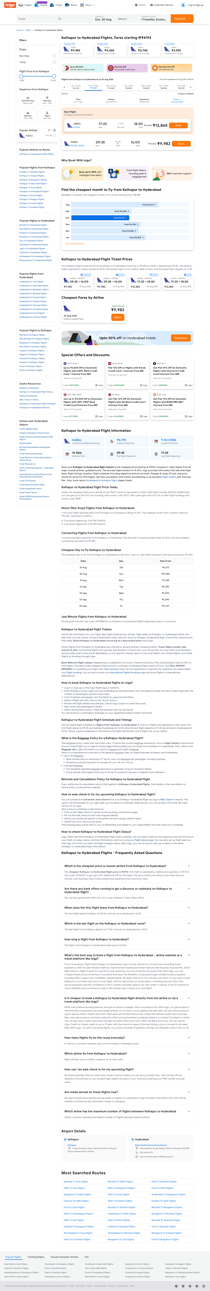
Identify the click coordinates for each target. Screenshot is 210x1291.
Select (117, 317)
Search (180, 18)
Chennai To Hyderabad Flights (33, 252)
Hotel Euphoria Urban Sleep (32, 484)
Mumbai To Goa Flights (76, 1181)
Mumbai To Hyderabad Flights (33, 225)
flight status (141, 840)
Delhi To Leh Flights (74, 1220)
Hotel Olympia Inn (27, 464)
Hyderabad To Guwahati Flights (33, 309)
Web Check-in (167, 799)
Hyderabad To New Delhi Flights (33, 285)
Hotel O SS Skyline (27, 481)
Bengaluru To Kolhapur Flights (33, 343)
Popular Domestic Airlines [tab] (64, 1257)
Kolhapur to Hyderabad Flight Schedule (37, 404)
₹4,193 (121, 439)
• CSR (131, 1286)
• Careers (89, 1286)
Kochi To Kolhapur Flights (31, 370)
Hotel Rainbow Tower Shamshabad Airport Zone (35, 458)
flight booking (74, 672)
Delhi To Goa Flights (74, 1188)
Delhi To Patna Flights (119, 1220)
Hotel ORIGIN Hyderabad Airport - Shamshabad (34, 497)
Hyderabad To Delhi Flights (122, 1213)
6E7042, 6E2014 (77, 145)
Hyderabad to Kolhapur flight (101, 480)
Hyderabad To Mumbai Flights (33, 293)
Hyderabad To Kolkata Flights (32, 301)
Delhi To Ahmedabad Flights (78, 1213)
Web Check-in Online (28, 400)
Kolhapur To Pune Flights (30, 187)
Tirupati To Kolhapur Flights (31, 350)
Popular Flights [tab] (13, 1257)
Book (178, 125)
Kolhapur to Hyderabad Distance (34, 407)
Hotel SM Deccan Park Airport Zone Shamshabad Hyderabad (35, 475)
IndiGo (76, 439)
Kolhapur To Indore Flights (31, 203)
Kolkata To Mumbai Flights (121, 1226)
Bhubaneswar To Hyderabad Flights (35, 260)
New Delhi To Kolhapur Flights (32, 346)
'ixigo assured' (111, 669)
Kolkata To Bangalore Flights (79, 1226)
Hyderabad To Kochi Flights (32, 313)
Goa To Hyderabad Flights (31, 241)
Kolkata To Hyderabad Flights (32, 233)
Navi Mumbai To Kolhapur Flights (34, 339)
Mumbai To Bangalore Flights (167, 1207)
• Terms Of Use (80, 1286)
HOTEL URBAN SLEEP (28, 429)
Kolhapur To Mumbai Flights (32, 172)
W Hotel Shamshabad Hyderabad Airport (34, 448)
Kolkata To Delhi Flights (164, 1201)
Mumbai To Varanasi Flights (166, 1220)
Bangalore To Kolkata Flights (167, 1233)
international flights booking (124, 672)
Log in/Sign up (196, 5)
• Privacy (71, 1286)
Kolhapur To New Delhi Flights (32, 183)
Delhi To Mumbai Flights (164, 1181)
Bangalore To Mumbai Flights (167, 1213)
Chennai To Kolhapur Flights (32, 358)
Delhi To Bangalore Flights (121, 1188)
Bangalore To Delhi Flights (77, 1194)
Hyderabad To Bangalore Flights (168, 1194)
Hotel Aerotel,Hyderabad (30, 453)
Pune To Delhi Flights (162, 1188)
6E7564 (77, 127)
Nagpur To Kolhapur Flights (31, 354)
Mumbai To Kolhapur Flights (32, 335)
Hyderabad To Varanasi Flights (33, 305)
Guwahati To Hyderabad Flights (33, 244)
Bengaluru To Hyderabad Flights (34, 237)
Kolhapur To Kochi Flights (31, 195)
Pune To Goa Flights (74, 1207)
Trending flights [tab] (36, 1257)
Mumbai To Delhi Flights (120, 1181)
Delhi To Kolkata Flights (120, 1201)
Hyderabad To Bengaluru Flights (34, 289)
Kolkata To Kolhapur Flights (31, 362)
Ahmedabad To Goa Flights (78, 1233)
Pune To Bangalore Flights (165, 1239)
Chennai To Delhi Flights (76, 1201)
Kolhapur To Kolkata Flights (31, 207)
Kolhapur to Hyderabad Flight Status (36, 392)
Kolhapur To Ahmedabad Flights (34, 191)
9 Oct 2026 (168, 439)
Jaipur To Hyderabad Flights (32, 248)
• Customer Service (100, 1286)
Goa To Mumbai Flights (164, 1226)
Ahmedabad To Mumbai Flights (124, 1233)
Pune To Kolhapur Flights (30, 366)
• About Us (111, 1286)
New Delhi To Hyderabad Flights (33, 229)
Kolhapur (72, 1145)
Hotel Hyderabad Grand (30, 488)
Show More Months (75, 243)
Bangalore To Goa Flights (121, 1239)
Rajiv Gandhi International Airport (151, 1145)
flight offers (137, 897)
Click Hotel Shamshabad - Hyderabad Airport (36, 469)
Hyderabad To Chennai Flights (33, 317)
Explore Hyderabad (28, 396)
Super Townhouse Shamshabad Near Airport (36, 438)
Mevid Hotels (25, 443)
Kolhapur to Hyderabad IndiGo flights (36, 154)
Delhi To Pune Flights (118, 1194)
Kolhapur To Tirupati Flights (31, 176)
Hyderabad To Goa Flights (31, 281)
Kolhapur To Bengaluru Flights (33, 180)
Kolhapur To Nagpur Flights (31, 199)
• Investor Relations (122, 1286)
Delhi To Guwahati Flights (77, 1239)
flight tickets (169, 477)
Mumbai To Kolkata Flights (121, 1207)
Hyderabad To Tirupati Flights (32, 297)
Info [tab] (87, 1257)
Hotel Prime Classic (28, 492)
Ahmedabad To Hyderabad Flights (35, 256)
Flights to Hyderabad (29, 388)
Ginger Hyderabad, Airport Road (34, 433)
